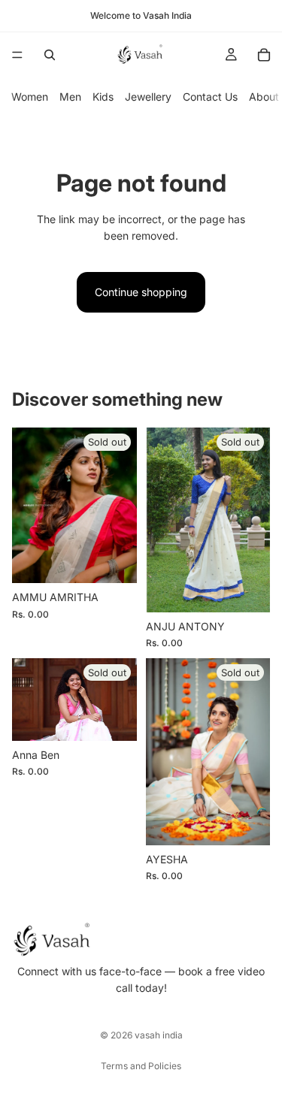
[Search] (49, 54)
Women (29, 96)
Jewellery (148, 96)
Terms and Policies (141, 1065)
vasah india (159, 1035)
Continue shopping (141, 292)
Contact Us (210, 96)
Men (70, 96)
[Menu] (17, 55)
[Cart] (263, 54)
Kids (103, 96)
